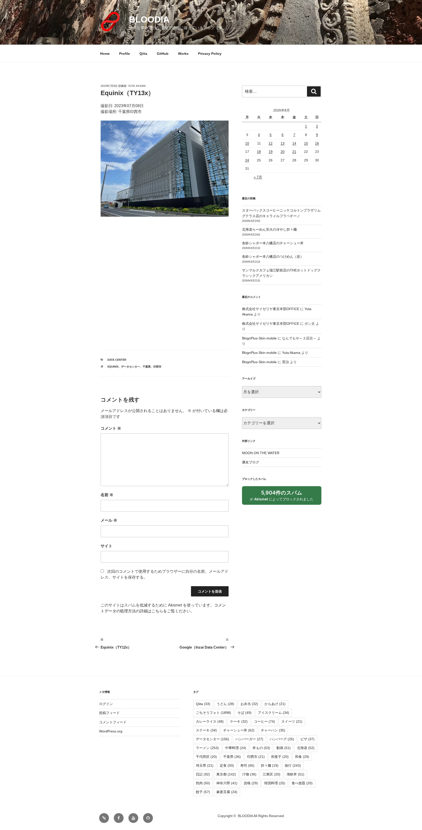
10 (247, 143)
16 (317, 143)
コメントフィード (113, 722)
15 (306, 143)
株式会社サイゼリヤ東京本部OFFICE (270, 309)
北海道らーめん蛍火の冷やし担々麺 (269, 229)
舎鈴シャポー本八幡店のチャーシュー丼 (273, 243)
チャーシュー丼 (238, 730)
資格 (251, 783)
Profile (124, 54)
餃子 (203, 792)
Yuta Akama (137, 85)
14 (294, 143)
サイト (106, 546)
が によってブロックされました (284, 497)
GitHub (163, 54)
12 (271, 143)
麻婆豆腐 (226, 792)
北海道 (306, 748)
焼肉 (203, 783)
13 (283, 143)
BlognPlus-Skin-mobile (259, 338)
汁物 (249, 774)
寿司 (247, 765)
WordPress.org (110, 731)
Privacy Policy (210, 54)
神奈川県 (226, 783)
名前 (107, 495)
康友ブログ (250, 462)
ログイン (106, 704)
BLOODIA (149, 19)
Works (183, 54)
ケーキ (239, 721)
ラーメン (207, 748)
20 (283, 152)
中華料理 (235, 748)
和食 (302, 757)
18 (259, 152)
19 (271, 152)
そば (244, 713)
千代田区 (206, 757)
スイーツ (291, 721)
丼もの (261, 748)
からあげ (274, 704)
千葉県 (147, 366)
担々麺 (269, 765)
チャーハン (273, 730)
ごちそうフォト (213, 713)
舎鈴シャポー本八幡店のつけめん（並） (273, 256)
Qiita (143, 54)
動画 (283, 748)
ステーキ (206, 730)
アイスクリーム (273, 713)
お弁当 (249, 704)
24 (247, 160)
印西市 (157, 366)
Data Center (116, 359)
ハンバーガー (249, 739)
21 (294, 152)
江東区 (271, 774)
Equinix (112, 366)
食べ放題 (302, 783)
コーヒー (264, 721)
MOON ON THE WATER (260, 453)
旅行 (293, 765)
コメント (111, 428)
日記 (203, 774)
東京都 (226, 774)
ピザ (307, 739)
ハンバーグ (282, 739)
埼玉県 (204, 765)
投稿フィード (109, 713)
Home (105, 54)
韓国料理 (274, 783)
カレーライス (210, 721)
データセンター (130, 366)
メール (109, 520)
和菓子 (280, 757)
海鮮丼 (295, 774)
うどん (225, 704)
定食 (227, 765)
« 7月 (258, 177)
